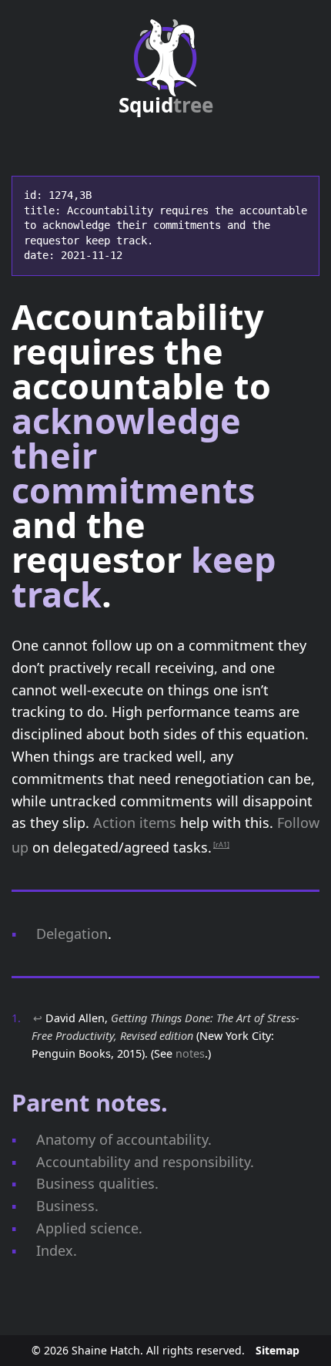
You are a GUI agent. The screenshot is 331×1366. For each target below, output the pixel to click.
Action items (134, 822)
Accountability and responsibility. (145, 1161)
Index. (56, 1250)
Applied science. (89, 1228)
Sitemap (277, 1350)
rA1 (221, 844)
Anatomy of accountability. (124, 1139)
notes (190, 1053)
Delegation (72, 933)
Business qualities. (97, 1183)
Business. (67, 1205)
